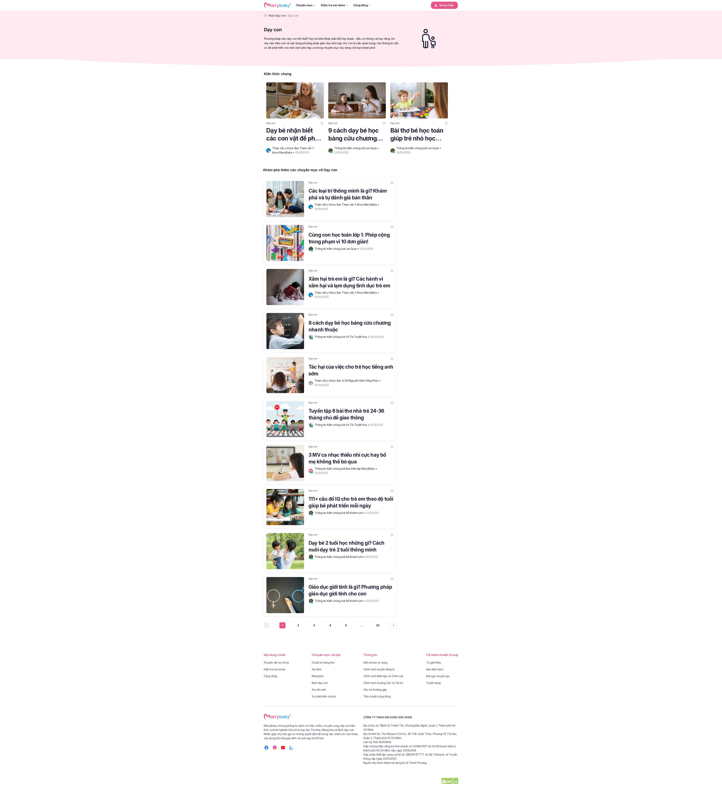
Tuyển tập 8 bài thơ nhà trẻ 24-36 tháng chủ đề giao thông (346, 414)
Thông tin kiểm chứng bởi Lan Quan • (357, 148)
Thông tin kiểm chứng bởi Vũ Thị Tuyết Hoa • (342, 336)
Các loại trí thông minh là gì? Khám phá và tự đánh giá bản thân (348, 194)
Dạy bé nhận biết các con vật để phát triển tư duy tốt (293, 134)
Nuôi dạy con (277, 15)
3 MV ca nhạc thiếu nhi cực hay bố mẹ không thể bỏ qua (347, 458)
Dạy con (293, 15)
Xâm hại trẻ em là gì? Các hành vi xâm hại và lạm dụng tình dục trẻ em (349, 282)
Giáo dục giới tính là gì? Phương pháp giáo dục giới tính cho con (350, 590)
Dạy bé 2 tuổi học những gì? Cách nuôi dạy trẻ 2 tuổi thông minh (346, 546)
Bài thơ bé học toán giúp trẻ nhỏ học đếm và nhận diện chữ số (416, 134)
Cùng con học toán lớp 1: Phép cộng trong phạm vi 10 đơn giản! (349, 238)
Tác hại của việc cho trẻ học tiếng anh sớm (351, 370)
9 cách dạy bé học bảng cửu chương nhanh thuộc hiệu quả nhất (353, 134)
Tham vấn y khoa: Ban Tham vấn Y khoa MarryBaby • (347, 204)
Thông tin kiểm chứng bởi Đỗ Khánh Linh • (340, 512)
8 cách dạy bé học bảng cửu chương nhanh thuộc (350, 326)
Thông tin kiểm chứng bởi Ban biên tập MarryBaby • (346, 468)
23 (377, 625)
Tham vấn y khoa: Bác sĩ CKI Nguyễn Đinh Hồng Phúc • (348, 380)
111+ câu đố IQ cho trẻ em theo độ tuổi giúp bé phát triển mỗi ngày (351, 502)
